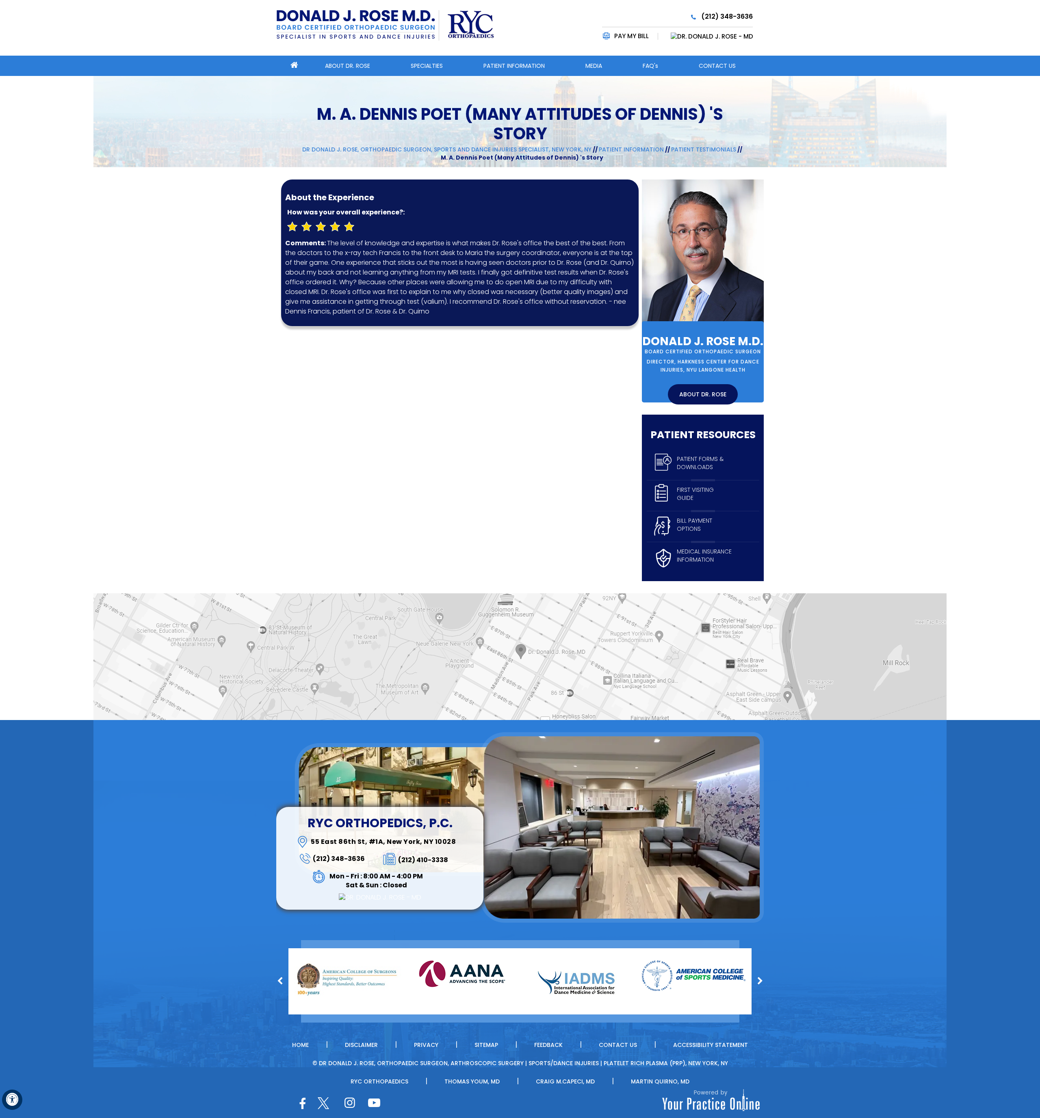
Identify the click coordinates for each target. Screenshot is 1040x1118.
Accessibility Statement (710, 1045)
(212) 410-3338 (423, 860)
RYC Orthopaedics (379, 1081)
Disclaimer (361, 1045)
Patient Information (514, 66)
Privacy (426, 1045)
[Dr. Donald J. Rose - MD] (705, 36)
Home (300, 1045)
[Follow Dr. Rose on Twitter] (323, 1103)
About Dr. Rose (347, 66)
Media (593, 66)
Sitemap (486, 1045)
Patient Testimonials (703, 149)
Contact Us (717, 66)
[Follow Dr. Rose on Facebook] (302, 1104)
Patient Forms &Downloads (700, 463)
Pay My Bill (631, 36)
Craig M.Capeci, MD (565, 1081)
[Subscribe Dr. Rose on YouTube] (372, 1104)
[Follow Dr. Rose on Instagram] (349, 1104)
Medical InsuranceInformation (704, 555)
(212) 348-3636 (727, 16)
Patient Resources (703, 435)
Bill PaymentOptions (694, 525)
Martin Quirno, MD (660, 1081)
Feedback (548, 1045)
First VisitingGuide (695, 494)
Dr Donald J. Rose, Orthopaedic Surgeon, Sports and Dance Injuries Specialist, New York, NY (447, 149)
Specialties (427, 66)
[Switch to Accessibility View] (12, 1100)
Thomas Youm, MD (472, 1081)
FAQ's (650, 66)
